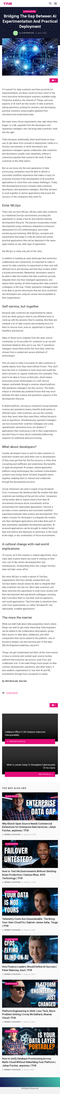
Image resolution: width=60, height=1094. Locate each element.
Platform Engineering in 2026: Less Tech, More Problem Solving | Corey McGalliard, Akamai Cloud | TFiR (28, 1014)
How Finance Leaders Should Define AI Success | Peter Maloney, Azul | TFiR (29, 968)
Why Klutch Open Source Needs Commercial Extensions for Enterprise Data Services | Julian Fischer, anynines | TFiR (29, 827)
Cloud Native (29, 11)
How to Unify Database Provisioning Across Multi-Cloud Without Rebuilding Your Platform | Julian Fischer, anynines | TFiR (29, 1062)
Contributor (28, 33)
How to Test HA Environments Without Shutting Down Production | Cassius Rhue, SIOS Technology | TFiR (29, 875)
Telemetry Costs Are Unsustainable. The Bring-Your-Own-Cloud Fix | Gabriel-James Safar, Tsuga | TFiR (30, 922)
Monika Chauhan (12, 835)
